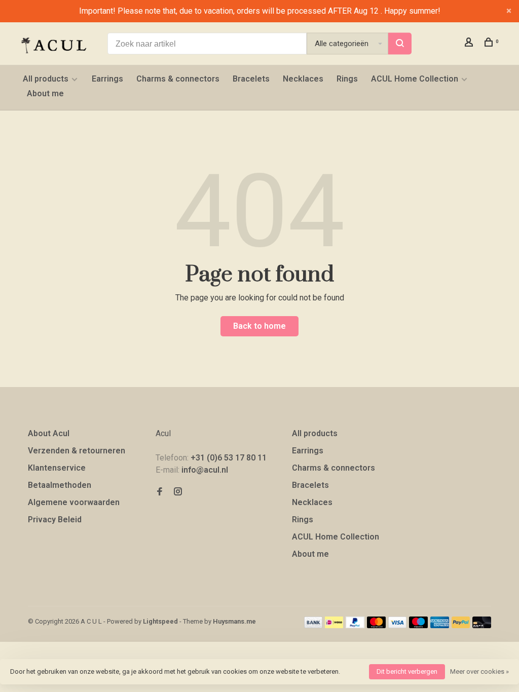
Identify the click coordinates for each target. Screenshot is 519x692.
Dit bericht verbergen (407, 671)
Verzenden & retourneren (76, 450)
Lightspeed (160, 621)
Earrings (107, 79)
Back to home (259, 326)
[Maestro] (418, 625)
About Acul (48, 433)
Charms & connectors (177, 79)
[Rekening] (470, 44)
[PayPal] (355, 625)
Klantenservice (57, 468)
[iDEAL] (334, 625)
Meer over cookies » (479, 671)
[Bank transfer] (313, 625)
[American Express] (439, 625)
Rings (347, 79)
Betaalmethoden (59, 485)
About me (45, 93)
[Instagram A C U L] (178, 492)
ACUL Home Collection (414, 79)
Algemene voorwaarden (74, 502)
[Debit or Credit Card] (481, 625)
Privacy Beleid (55, 519)
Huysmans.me (234, 621)
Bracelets (251, 79)
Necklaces (303, 79)
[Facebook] (160, 492)
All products (45, 79)
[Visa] (397, 625)
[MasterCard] (376, 625)
